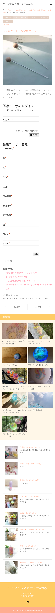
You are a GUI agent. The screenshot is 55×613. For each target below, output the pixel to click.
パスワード (8, 120)
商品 (33, 17)
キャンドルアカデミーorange (18, 4)
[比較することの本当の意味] (15, 307)
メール (6, 243)
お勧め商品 (8, 17)
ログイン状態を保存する (27, 131)
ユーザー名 (8, 148)
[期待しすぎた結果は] (40, 307)
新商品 (8, 21)
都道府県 (7, 205)
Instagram (27, 601)
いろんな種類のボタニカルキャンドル (21, 281)
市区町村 (7, 195)
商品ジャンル (44, 17)
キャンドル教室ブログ (20, 17)
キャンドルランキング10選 (16, 277)
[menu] (51, 4)
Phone (6, 233)
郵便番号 (7, 214)
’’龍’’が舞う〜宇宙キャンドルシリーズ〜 (22, 273)
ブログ (9, 10)
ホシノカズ (14, 295)
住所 (5, 176)
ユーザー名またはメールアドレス (18, 110)
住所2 (5, 187)
